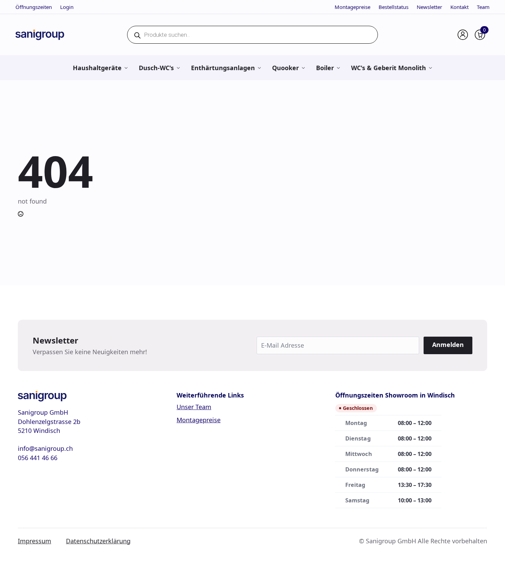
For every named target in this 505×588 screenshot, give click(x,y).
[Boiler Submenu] (338, 67)
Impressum (34, 541)
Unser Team (194, 407)
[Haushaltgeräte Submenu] (126, 67)
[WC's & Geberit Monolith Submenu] (430, 67)
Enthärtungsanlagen (223, 68)
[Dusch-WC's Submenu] (178, 67)
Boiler (325, 68)
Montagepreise (352, 6)
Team (483, 6)
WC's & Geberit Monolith (388, 68)
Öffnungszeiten (33, 6)
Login (67, 6)
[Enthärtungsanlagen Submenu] (259, 67)
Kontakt (459, 6)
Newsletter (429, 6)
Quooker (285, 68)
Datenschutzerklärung (98, 541)
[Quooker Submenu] (303, 67)
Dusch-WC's (156, 68)
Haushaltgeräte (97, 68)
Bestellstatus (393, 6)
